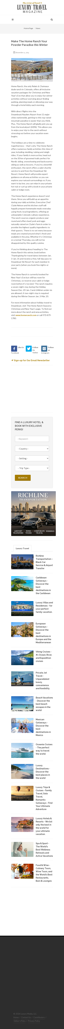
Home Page (28, 28)
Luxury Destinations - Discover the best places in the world (43, 771)
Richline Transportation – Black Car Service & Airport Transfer (44, 562)
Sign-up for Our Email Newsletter (32, 360)
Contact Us (26, 1017)
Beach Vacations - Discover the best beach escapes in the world (44, 704)
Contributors (39, 1017)
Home (16, 1017)
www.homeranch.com (25, 315)
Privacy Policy (34, 1021)
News (38, 28)
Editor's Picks (19, 1021)
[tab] (22, 548)
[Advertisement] (33, 388)
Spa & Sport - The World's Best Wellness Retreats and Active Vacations (44, 849)
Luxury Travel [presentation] (22, 548)
